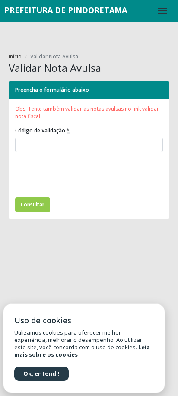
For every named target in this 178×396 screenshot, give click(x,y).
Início (15, 56)
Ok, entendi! (41, 373)
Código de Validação (42, 130)
